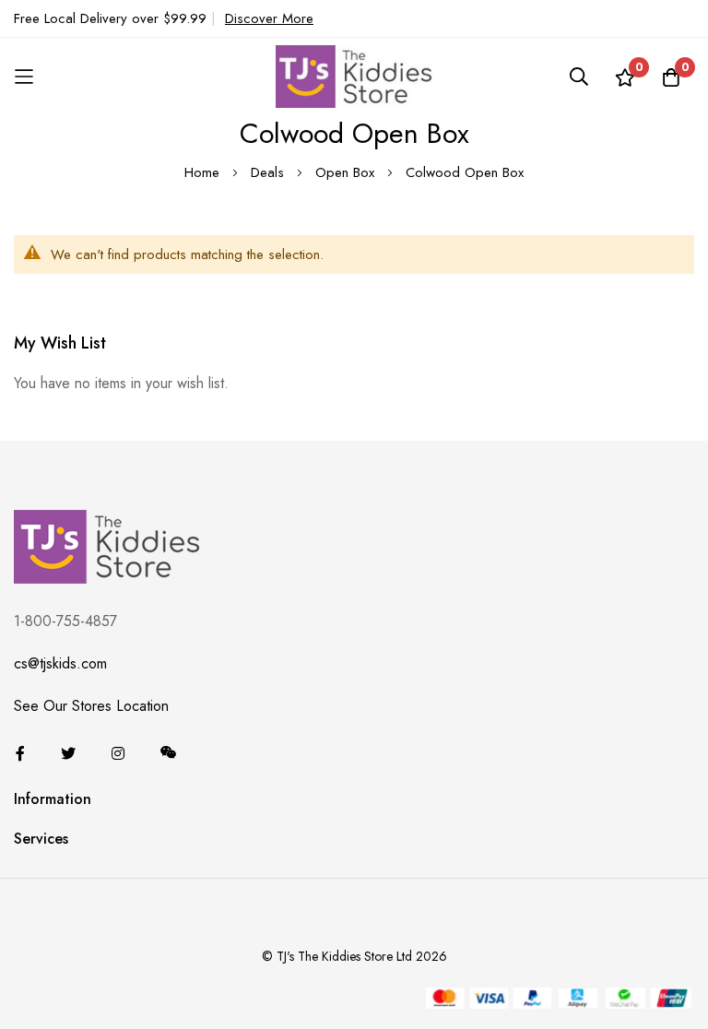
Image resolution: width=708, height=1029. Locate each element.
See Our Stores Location (91, 705)
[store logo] (354, 76)
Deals (270, 172)
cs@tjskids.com (60, 663)
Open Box (347, 172)
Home (204, 172)
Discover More (269, 18)
